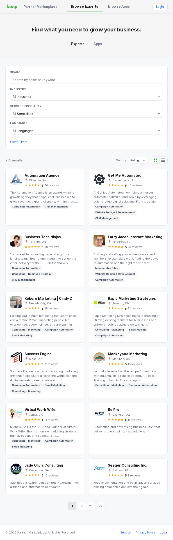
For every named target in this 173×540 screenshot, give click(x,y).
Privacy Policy (145, 532)
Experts (77, 44)
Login (160, 7)
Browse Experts (84, 6)
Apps (97, 44)
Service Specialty (25, 106)
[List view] (163, 160)
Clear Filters (18, 142)
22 (100, 506)
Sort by (121, 160)
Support (125, 532)
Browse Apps (119, 6)
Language (18, 123)
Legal (164, 532)
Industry (18, 89)
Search (16, 72)
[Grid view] (155, 160)
